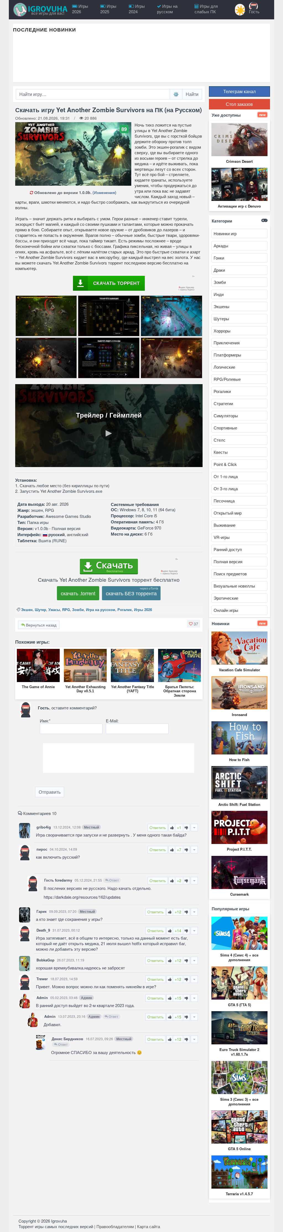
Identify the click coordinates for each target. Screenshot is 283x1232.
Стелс (220, 440)
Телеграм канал (239, 91)
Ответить (158, 827)
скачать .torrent (78, 593)
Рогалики (222, 391)
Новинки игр (225, 233)
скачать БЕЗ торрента (131, 593)
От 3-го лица (226, 488)
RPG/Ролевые (227, 379)
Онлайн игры (226, 610)
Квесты (221, 452)
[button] (193, 624)
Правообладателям (115, 1226)
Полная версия (228, 561)
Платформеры (227, 355)
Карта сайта (148, 1226)
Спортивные (225, 428)
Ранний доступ (228, 549)
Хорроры (222, 331)
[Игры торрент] (40, 9)
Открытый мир (228, 513)
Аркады (221, 245)
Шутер (40, 609)
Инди (219, 294)
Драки (219, 270)
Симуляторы (226, 415)
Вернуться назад (40, 625)
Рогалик (124, 609)
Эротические (226, 598)
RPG (66, 609)
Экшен (27, 609)
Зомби (78, 609)
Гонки (219, 258)
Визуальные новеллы (234, 586)
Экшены (221, 306)
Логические (224, 367)
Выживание (224, 525)
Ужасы (54, 609)
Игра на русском (100, 609)
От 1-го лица (226, 476)
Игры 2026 (143, 609)
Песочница (224, 501)
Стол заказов (239, 104)
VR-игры (222, 537)
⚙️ (176, 94)
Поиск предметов (230, 573)
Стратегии (223, 403)
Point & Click (225, 464)
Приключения (227, 342)
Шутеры (221, 318)
